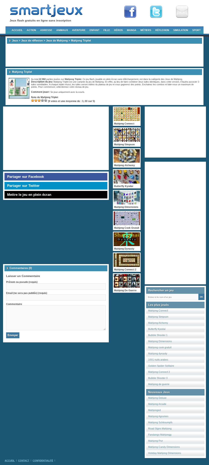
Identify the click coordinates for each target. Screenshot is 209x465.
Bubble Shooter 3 (158, 378)
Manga (131, 30)
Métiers (145, 30)
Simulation (180, 30)
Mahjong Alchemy (158, 323)
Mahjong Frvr (155, 440)
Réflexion (162, 30)
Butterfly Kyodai (157, 329)
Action (31, 30)
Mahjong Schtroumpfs (160, 422)
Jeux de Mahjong (57, 40)
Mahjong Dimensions (160, 341)
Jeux (15, 40)
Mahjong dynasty (157, 353)
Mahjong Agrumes (158, 416)
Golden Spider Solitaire (161, 365)
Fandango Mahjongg (159, 434)
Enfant (94, 30)
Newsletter (182, 11)
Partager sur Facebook (25, 177)
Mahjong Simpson (158, 316)
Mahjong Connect (158, 310)
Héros (118, 30)
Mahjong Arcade (157, 404)
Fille (106, 30)
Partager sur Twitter (23, 186)
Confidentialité (43, 460)
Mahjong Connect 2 (159, 372)
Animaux (62, 30)
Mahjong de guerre (158, 384)
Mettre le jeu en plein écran (29, 195)
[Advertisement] (104, 55)
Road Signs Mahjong (160, 428)
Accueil (17, 30)
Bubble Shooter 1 (158, 335)
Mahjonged (154, 410)
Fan (130, 11)
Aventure (79, 30)
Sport (196, 30)
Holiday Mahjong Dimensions (164, 453)
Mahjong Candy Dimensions (164, 447)
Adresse (46, 30)
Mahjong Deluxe (157, 398)
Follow (156, 11)
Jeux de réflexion (32, 40)
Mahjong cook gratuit (159, 347)
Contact (23, 460)
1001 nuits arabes (158, 359)
